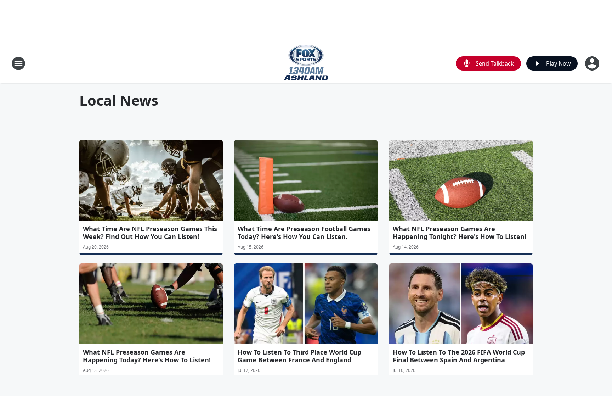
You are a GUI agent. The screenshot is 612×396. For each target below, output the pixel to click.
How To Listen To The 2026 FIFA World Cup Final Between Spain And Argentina (459, 356)
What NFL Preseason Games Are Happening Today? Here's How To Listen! (147, 356)
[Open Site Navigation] (18, 63)
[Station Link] (306, 63)
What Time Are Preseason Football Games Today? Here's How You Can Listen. (304, 232)
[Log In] (593, 63)
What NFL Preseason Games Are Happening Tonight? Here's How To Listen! (459, 232)
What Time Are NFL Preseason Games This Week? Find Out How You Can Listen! (150, 232)
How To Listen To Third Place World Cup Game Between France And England (299, 356)
